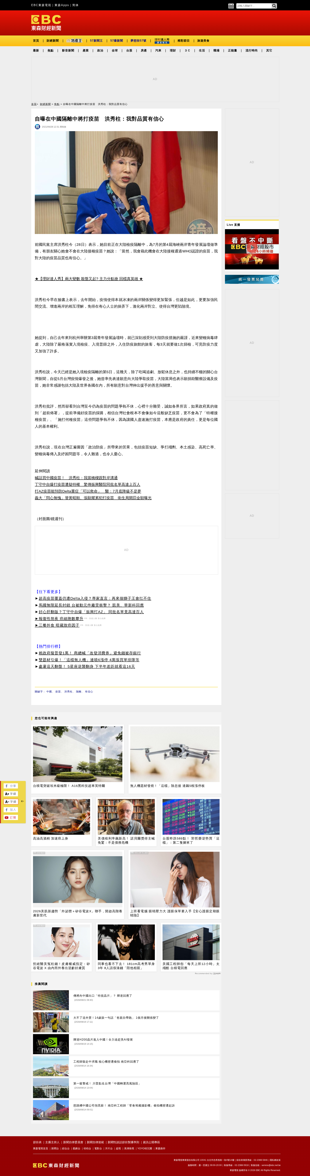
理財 (173, 50)
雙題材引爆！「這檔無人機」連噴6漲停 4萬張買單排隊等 (89, 660)
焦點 (51, 50)
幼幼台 (87, 1148)
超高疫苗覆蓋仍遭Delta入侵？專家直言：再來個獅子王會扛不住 (95, 598)
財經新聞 (53, 40)
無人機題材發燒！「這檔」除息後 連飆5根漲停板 (167, 786)
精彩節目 (184, 40)
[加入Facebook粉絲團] (11, 811)
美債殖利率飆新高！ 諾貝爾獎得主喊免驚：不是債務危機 (126, 840)
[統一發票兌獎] (252, 282)
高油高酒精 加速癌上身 (50, 838)
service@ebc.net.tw (271, 1165)
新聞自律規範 (95, 1142)
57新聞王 (96, 40)
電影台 (98, 1148)
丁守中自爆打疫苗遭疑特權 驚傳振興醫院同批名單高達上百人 (87, 484)
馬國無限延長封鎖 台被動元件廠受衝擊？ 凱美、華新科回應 (91, 605)
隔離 (78, 691)
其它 (269, 50)
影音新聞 (68, 50)
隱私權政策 (275, 1160)
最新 (36, 50)
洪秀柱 (68, 691)
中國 (49, 691)
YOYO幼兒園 (144, 1148)
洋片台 (109, 1148)
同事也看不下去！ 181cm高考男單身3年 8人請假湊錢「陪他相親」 (126, 966)
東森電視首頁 (40, 1148)
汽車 (158, 50)
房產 (144, 50)
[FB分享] (11, 787)
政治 (100, 50)
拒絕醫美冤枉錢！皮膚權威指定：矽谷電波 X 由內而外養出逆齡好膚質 (61, 966)
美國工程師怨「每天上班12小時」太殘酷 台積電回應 (191, 966)
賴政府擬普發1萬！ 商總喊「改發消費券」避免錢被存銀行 (90, 653)
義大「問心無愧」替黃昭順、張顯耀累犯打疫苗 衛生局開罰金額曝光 (93, 498)
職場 (216, 50)
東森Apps (62, 5)
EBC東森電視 (41, 5)
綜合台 (66, 1148)
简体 (75, 5)
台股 (129, 50)
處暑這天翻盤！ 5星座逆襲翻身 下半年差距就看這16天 (87, 666)
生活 (202, 50)
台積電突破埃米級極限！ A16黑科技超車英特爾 (69, 786)
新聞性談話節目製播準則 (123, 1142)
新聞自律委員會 (73, 1142)
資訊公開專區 (151, 1142)
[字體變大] (11, 795)
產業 (86, 50)
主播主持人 (52, 1142)
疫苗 (58, 691)
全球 (115, 50)
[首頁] (46, 22)
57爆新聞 (116, 40)
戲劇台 (76, 1148)
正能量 (232, 50)
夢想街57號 (138, 40)
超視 (118, 1148)
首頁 (36, 40)
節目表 (37, 1142)
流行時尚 (252, 50)
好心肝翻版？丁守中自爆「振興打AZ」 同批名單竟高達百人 (91, 612)
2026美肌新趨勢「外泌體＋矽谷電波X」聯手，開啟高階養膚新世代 (77, 913)
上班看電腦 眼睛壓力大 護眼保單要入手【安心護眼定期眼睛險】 (175, 913)
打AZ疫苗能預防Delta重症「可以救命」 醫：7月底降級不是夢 (88, 491)
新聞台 (55, 1148)
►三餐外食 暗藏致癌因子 (57, 625)
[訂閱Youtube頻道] (11, 819)
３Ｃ (187, 50)
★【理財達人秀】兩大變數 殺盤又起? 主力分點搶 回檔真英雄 (86, 279)
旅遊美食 (203, 40)
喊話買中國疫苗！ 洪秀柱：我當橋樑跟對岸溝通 (76, 478)
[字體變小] (11, 803)
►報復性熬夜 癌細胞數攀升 (59, 618)
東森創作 (160, 1148)
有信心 (89, 691)
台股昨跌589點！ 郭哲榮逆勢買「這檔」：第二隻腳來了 (191, 840)
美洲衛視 (129, 1148)
